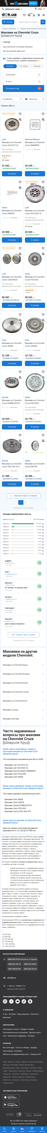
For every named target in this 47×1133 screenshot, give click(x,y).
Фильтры (33, 99)
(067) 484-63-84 (14, 969)
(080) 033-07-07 (14, 959)
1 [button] (20, 502)
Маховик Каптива (11, 719)
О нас (5, 1014)
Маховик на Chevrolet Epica (15, 665)
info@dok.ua (11, 978)
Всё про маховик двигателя (14, 51)
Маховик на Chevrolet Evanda (16, 674)
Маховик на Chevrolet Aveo (15, 701)
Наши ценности (23, 1014)
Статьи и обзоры (22, 1048)
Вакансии (7, 1017)
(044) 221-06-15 (14, 964)
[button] (8, 22)
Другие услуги (34, 1032)
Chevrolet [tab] (10, 75)
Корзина (42, 1131)
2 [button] (26, 502)
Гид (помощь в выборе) (12, 1051)
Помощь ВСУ (35, 1054)
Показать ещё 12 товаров (25, 496)
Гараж (22, 1129)
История (12, 1014)
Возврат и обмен (27, 1029)
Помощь (31, 1036)
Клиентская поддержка (17, 1036)
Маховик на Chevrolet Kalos (15, 683)
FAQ (4, 1036)
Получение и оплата (11, 1029)
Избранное (32, 1131)
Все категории (8, 1048)
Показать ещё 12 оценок (25, 635)
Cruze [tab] (9, 81)
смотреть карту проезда (16, 989)
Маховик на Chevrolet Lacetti (16, 692)
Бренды (34, 1048)
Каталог (13, 1131)
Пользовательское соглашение (15, 1032)
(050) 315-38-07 (30, 964)
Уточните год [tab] (12, 88)
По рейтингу (7, 99)
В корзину (12, 174)
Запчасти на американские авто (16, 1054)
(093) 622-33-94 (30, 969)
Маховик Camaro (10, 710)
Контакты (35, 1014)
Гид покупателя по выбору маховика (18, 47)
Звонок (4, 1131)
